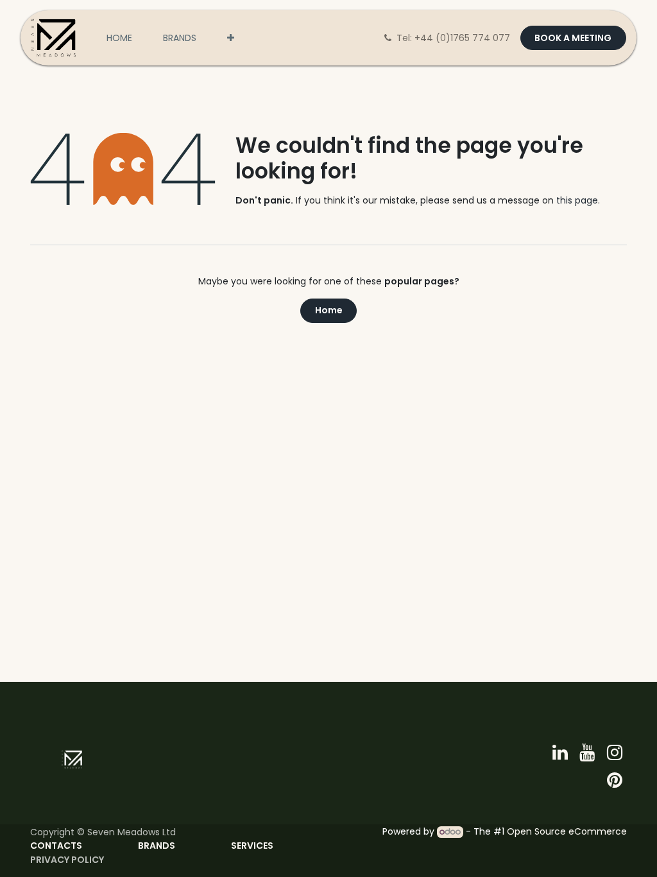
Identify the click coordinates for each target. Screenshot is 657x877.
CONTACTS (56, 845)
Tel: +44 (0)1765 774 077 (455, 37)
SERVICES (253, 845)
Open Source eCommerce (567, 831)
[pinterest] (614, 780)
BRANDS (156, 845)
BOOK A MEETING (572, 37)
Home (329, 310)
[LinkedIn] (560, 752)
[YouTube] (587, 752)
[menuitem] (119, 38)
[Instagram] (614, 752)
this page (577, 200)
